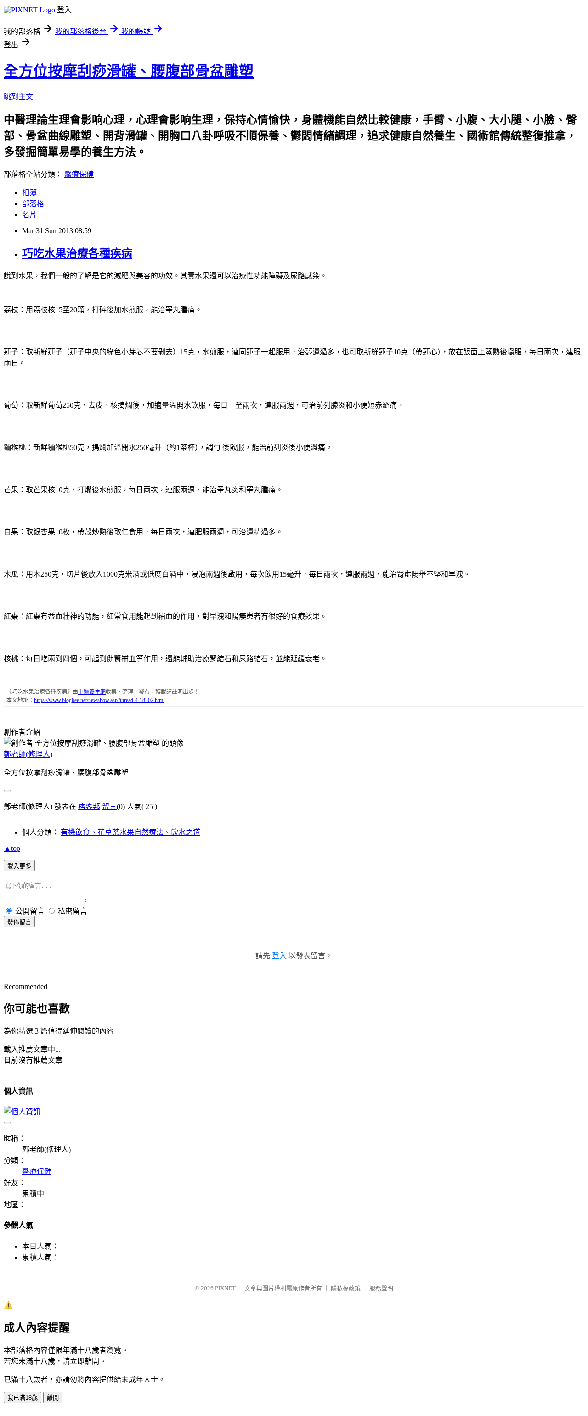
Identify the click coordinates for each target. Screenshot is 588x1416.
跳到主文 (18, 97)
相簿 (29, 193)
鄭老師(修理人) (28, 754)
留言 (109, 806)
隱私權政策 (346, 1288)
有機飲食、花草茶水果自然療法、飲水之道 (130, 832)
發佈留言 (19, 922)
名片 (29, 215)
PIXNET (225, 1288)
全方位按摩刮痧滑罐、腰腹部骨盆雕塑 (129, 71)
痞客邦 (89, 806)
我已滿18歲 (22, 1397)
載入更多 (19, 866)
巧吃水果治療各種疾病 (77, 253)
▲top (12, 848)
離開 (53, 1397)
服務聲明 (381, 1288)
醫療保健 (79, 174)
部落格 (33, 204)
